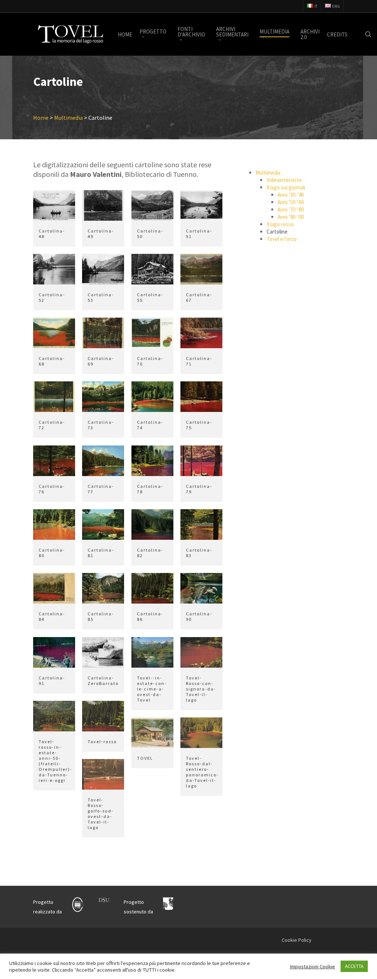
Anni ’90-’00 (291, 216)
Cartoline (277, 231)
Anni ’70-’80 (291, 209)
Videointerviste (284, 179)
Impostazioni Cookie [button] (312, 966)
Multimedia (268, 172)
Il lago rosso (280, 224)
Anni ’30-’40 (291, 194)
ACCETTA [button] (354, 966)
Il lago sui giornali (286, 187)
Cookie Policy (296, 940)
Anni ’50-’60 (291, 202)
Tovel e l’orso (282, 238)
